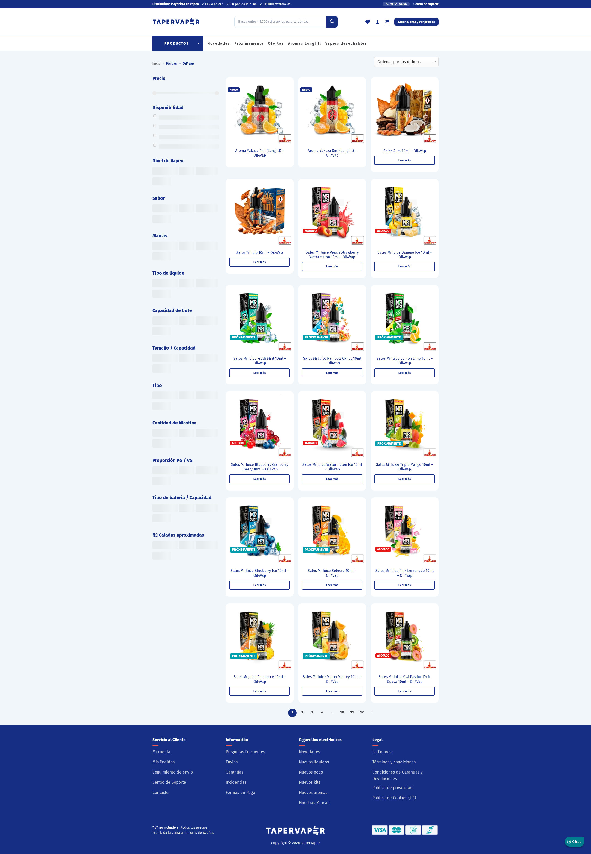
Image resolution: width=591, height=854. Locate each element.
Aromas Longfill (304, 43)
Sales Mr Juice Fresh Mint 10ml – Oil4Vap (259, 361)
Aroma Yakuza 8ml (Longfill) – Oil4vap (332, 153)
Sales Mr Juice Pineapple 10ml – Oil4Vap (259, 679)
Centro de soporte (426, 4)
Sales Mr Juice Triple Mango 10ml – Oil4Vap (404, 467)
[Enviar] (332, 22)
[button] (387, 22)
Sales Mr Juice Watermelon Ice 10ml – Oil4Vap (332, 467)
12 (362, 712)
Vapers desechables (346, 43)
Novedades (218, 43)
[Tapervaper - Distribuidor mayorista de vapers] (176, 22)
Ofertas (276, 43)
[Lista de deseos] (367, 22)
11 (352, 712)
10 (342, 712)
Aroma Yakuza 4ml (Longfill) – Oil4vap (259, 153)
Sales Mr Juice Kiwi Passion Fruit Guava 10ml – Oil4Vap (405, 679)
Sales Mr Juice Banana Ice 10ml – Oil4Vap (404, 254)
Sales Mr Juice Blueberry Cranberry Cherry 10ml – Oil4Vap (259, 467)
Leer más (404, 160)
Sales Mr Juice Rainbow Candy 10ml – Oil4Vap (332, 361)
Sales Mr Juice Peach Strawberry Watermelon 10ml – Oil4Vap (332, 254)
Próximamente (249, 43)
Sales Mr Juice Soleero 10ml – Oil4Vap (332, 573)
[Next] (372, 713)
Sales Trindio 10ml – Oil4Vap (259, 252)
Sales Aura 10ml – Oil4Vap (404, 151)
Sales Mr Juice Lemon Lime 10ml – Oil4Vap (405, 361)
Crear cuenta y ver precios (416, 22)
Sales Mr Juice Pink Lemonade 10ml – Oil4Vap (404, 573)
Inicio (156, 63)
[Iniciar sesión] (377, 22)
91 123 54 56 (398, 4)
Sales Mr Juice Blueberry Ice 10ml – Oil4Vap (260, 573)
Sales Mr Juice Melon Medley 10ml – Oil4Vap (332, 679)
